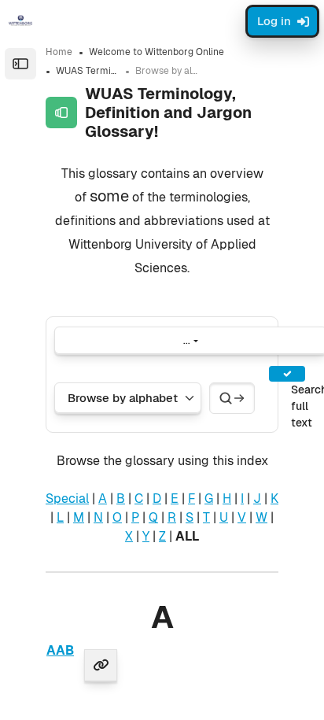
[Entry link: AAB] (100, 665)
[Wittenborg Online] (20, 20)
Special (67, 498)
